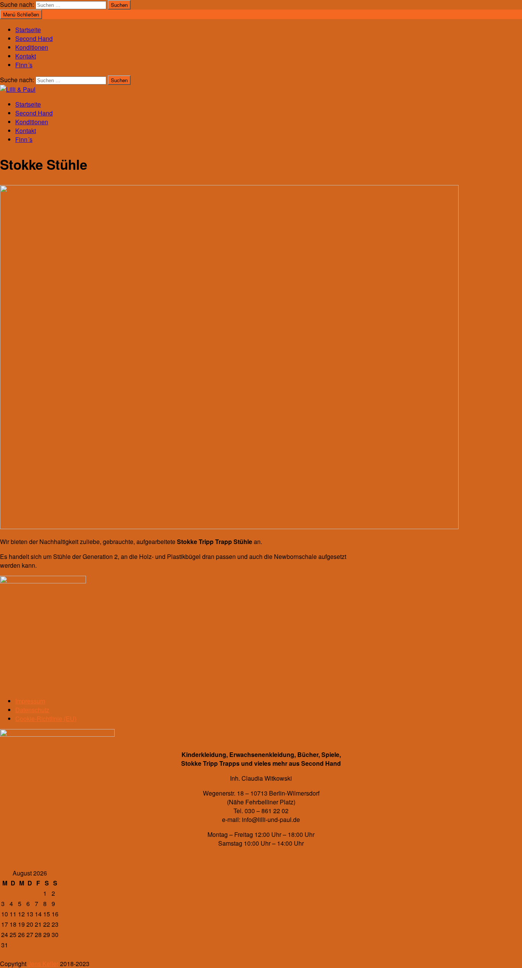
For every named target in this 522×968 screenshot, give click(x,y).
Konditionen (31, 47)
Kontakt (25, 56)
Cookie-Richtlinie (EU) (45, 718)
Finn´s (23, 64)
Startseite (28, 29)
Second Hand (34, 38)
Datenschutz (32, 709)
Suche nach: (17, 4)
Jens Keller (43, 963)
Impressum (30, 701)
